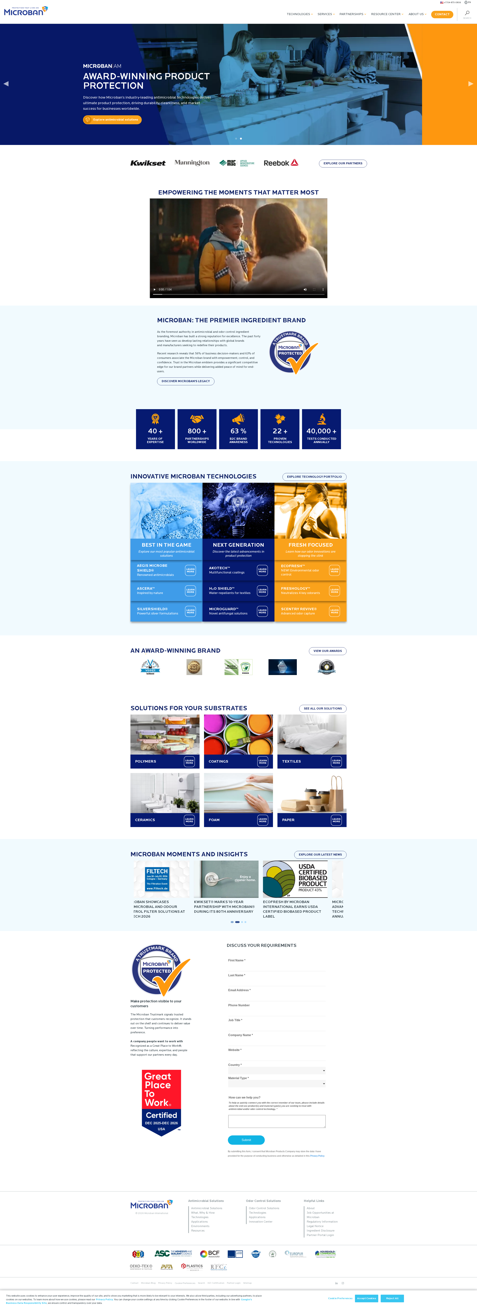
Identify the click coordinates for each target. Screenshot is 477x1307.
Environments (200, 1226)
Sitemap (247, 1283)
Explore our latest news (320, 854)
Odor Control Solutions (263, 1201)
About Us (416, 14)
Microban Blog (148, 1283)
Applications (199, 1221)
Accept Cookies (366, 1298)
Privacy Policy (165, 1283)
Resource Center (386, 14)
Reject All (392, 1298)
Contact (442, 14)
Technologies (298, 14)
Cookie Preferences (340, 1298)
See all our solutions (323, 708)
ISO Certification (216, 1283)
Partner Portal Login (320, 1235)
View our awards (328, 651)
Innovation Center (260, 1221)
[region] (238, 1298)
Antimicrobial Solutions (206, 1201)
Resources (198, 1230)
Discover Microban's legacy (186, 381)
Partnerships (351, 14)
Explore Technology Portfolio (314, 476)
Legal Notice (315, 1226)
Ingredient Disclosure (320, 1230)
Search (201, 1283)
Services (325, 14)
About (311, 1208)
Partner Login (234, 1283)
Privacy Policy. (104, 1299)
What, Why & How (203, 1212)
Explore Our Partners (343, 163)
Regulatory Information (322, 1221)
